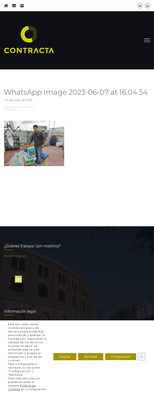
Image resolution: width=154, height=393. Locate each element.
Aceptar (64, 356)
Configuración (120, 356)
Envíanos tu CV (15, 256)
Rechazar (90, 356)
